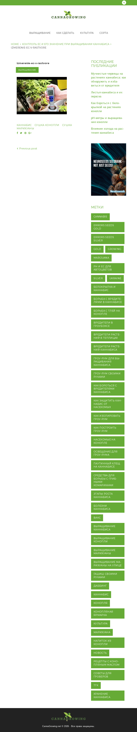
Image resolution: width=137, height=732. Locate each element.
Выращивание (39, 32)
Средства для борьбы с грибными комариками (105, 480)
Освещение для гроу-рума (105, 453)
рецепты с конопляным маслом (106, 663)
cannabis (100, 216)
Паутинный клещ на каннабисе (107, 465)
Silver (98, 278)
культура (101, 623)
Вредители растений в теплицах (107, 336)
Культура (87, 32)
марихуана (102, 632)
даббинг (100, 585)
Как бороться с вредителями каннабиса (105, 389)
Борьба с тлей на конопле (107, 312)
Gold (97, 249)
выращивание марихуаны (104, 552)
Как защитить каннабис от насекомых (108, 404)
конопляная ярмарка (103, 613)
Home (15, 44)
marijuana (101, 257)
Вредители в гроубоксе (103, 324)
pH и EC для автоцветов (103, 268)
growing (114, 249)
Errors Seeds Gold (104, 227)
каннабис (24, 125)
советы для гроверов (102, 675)
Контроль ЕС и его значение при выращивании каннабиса (65, 44)
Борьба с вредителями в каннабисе (108, 300)
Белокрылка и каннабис (104, 288)
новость (100, 652)
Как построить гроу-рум (105, 429)
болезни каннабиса (102, 507)
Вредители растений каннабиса (107, 348)
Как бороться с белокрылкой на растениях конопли (106, 107)
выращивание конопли (104, 540)
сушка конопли (47, 125)
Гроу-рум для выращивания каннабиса (107, 362)
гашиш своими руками (105, 575)
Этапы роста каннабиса (103, 495)
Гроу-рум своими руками (107, 375)
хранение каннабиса (102, 695)
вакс (97, 517)
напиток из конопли (102, 642)
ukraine (115, 278)
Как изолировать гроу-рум (107, 417)
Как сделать (65, 32)
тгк (96, 685)
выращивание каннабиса (104, 528)
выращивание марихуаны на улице (107, 564)
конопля (100, 603)
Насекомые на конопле (104, 441)
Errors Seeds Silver (104, 239)
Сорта (103, 32)
